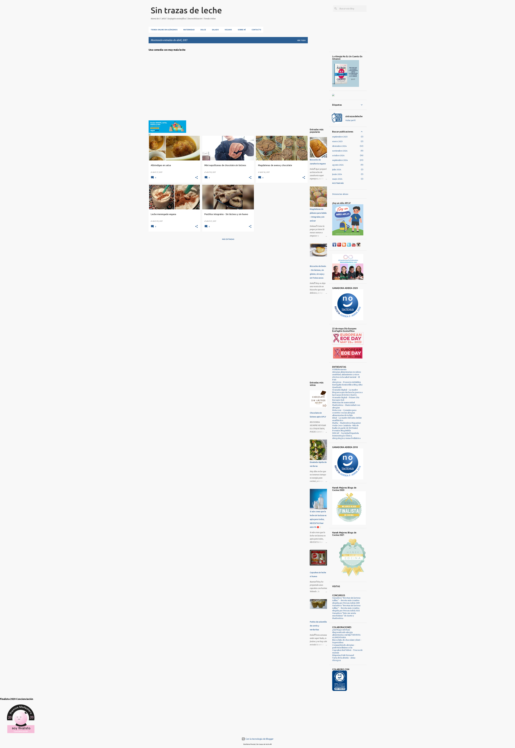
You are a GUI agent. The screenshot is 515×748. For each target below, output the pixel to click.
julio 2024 (336, 169)
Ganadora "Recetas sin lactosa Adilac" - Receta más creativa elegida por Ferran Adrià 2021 (346, 608)
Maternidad (189, 30)
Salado (215, 30)
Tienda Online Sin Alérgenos (164, 30)
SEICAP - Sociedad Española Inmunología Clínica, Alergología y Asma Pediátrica (346, 435)
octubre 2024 (338, 155)
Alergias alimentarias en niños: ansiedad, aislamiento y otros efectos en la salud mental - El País (346, 376)
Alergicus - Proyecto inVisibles (346, 382)
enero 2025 (337, 141)
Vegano (228, 30)
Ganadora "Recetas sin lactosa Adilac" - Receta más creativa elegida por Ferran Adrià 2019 (346, 600)
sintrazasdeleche (354, 116)
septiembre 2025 (340, 137)
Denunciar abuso (340, 194)
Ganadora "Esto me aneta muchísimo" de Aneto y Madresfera (344, 615)
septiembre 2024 (340, 160)
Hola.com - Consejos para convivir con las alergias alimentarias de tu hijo (344, 412)
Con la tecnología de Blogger (259, 739)
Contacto (256, 30)
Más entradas (228, 239)
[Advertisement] (318, 85)
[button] (196, 177)
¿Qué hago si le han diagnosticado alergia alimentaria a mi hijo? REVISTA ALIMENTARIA (346, 634)
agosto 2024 (338, 165)
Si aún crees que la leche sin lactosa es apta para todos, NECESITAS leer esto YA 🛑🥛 (318, 519)
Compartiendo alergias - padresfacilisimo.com (343, 646)
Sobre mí (242, 30)
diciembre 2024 (339, 146)
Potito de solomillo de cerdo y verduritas (318, 626)
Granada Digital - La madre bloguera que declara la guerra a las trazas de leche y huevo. (347, 392)
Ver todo (301, 40)
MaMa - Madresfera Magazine (346, 423)
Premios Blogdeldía (341, 430)
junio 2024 (337, 174)
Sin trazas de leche (186, 10)
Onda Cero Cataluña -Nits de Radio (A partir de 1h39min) (345, 426)
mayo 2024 (337, 179)
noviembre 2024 (339, 151)
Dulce (203, 30)
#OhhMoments (339, 369)
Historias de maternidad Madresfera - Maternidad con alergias (346, 405)
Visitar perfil (350, 120)
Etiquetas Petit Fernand (343, 655)
